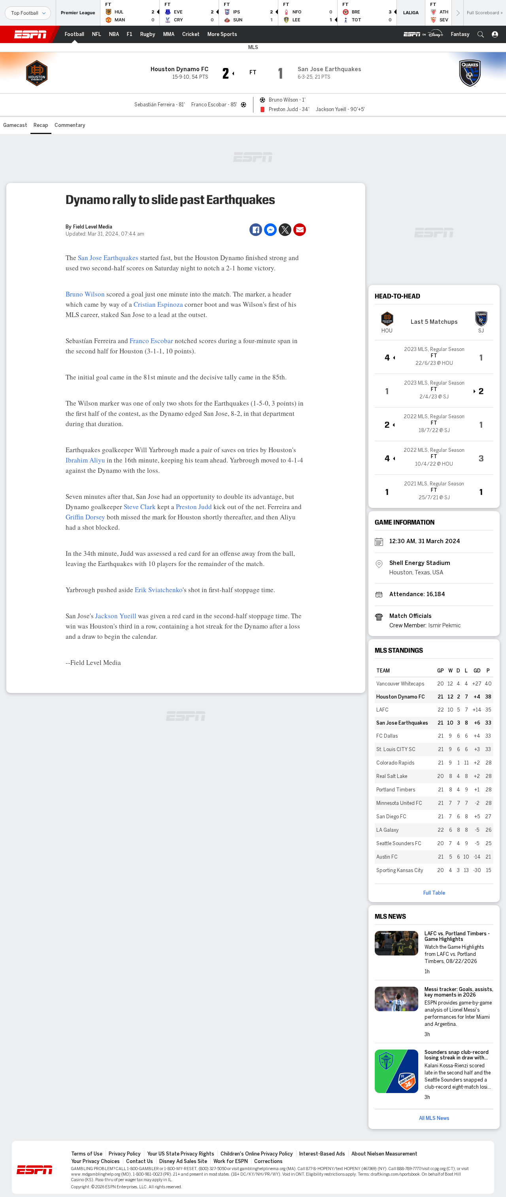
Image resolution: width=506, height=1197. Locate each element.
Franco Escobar (151, 340)
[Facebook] (255, 229)
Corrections (268, 1161)
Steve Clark (140, 506)
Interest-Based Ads (322, 1154)
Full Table (434, 893)
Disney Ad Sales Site (183, 1161)
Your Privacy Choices (95, 1161)
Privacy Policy (125, 1154)
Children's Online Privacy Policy (257, 1154)
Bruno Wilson (85, 293)
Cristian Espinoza (158, 304)
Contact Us (139, 1161)
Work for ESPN (230, 1161)
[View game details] (434, 357)
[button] (481, 34)
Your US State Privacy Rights (180, 1154)
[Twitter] (285, 229)
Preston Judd (194, 506)
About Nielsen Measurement (384, 1154)
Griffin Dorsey (85, 516)
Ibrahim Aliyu (85, 459)
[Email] (299, 229)
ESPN (30, 34)
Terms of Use (86, 1154)
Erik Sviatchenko (159, 589)
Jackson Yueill (115, 615)
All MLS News (434, 1118)
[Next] (457, 13)
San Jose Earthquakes (108, 257)
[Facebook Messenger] (270, 229)
